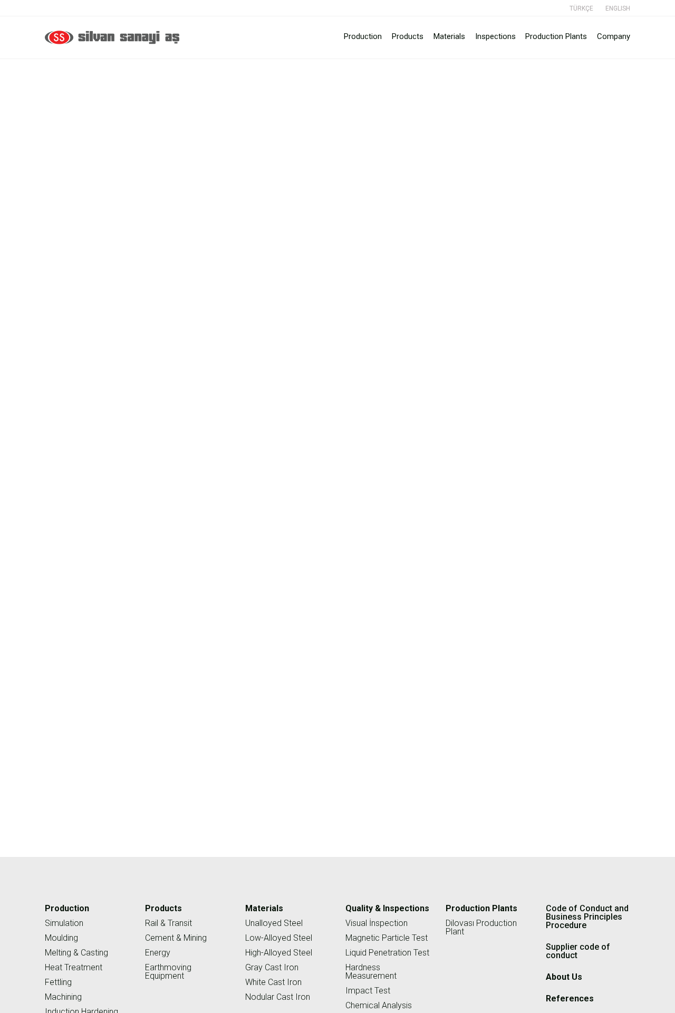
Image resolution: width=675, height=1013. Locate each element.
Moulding (61, 938)
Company (613, 36)
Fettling (58, 982)
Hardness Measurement (371, 971)
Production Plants (556, 36)
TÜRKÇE (581, 8)
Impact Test (367, 991)
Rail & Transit (168, 923)
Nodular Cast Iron (277, 997)
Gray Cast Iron (271, 967)
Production (363, 36)
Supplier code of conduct (596, 67)
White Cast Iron (273, 982)
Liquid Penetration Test (387, 953)
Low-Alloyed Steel (278, 938)
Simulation (64, 923)
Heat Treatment (73, 967)
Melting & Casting (76, 953)
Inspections (495, 36)
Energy (157, 953)
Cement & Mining (176, 938)
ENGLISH (617, 8)
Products (407, 36)
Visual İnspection (376, 923)
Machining (63, 997)
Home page (531, 67)
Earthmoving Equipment (168, 971)
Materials (449, 36)
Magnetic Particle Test (386, 938)
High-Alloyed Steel (278, 953)
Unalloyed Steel (274, 923)
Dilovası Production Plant (481, 927)
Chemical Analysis (378, 1005)
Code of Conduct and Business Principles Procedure (587, 916)
